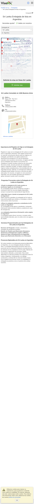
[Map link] (17, 124)
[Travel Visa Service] (6, 3)
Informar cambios (8, 136)
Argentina (5, 33)
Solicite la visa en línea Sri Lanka (17, 80)
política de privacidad (14, 497)
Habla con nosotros (25, 23)
